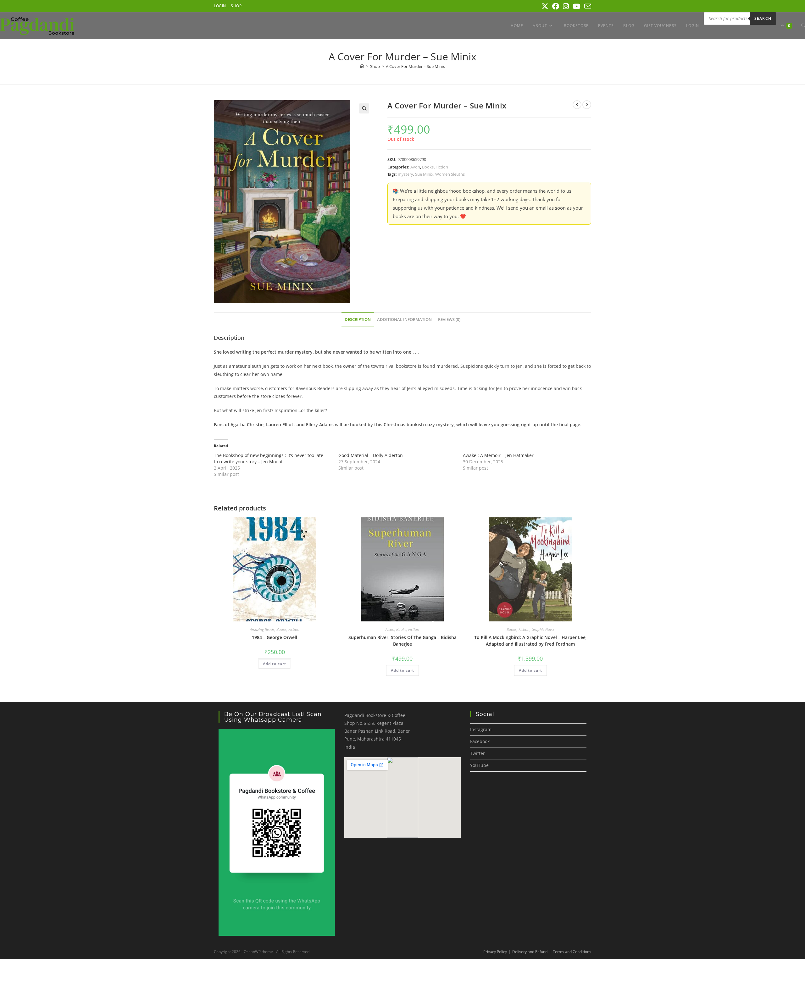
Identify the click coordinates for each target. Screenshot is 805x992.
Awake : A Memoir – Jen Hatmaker (498, 455)
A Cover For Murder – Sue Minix (415, 66)
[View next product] (586, 104)
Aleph (390, 629)
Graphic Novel (542, 629)
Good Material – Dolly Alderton (370, 455)
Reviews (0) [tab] (449, 319)
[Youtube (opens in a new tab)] (576, 6)
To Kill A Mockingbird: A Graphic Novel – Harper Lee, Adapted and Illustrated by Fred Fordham (530, 640)
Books (428, 167)
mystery (405, 174)
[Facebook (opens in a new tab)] (555, 6)
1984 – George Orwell (274, 637)
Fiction (442, 167)
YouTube (479, 765)
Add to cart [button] (274, 663)
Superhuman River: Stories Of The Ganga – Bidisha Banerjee (402, 640)
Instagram (480, 729)
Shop (236, 5)
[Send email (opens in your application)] (586, 6)
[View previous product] (577, 104)
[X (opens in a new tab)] (545, 6)
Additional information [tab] (404, 319)
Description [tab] (358, 319)
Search (762, 18)
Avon (415, 167)
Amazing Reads (262, 629)
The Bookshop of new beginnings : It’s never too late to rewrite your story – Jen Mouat (268, 458)
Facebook (480, 741)
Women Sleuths (450, 174)
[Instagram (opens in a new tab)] (566, 6)
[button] (364, 108)
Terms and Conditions (572, 951)
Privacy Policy (495, 951)
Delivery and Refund (529, 951)
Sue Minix (424, 174)
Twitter (477, 753)
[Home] (362, 66)
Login (220, 5)
